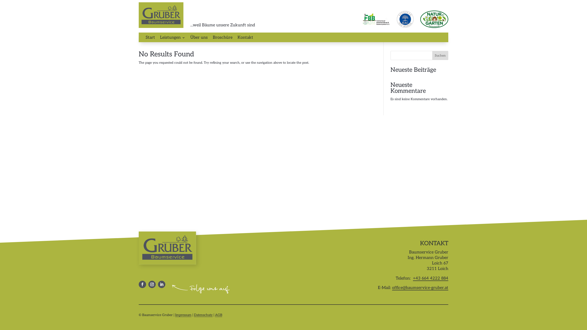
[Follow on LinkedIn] (161, 284)
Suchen (440, 56)
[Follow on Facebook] (142, 284)
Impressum (183, 315)
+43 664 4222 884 (430, 278)
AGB (218, 315)
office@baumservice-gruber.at (420, 287)
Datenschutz (203, 315)
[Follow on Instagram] (152, 284)
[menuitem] (150, 38)
